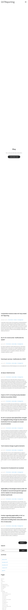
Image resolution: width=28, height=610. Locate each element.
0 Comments (10, 319)
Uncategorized (20, 319)
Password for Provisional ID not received (12, 468)
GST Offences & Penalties (6, 599)
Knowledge (3, 591)
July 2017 (3, 570)
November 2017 (5, 565)
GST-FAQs (2, 588)
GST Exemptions (5, 595)
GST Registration (5, 602)
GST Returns (4, 603)
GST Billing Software (4, 584)
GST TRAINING (3, 587)
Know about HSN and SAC (6, 606)
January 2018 (4, 559)
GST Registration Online (5, 585)
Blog (1, 580)
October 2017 (4, 567)
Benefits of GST (4, 592)
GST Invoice (4, 598)
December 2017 (5, 562)
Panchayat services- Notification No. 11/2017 (13, 359)
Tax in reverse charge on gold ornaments (13, 446)
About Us (2, 578)
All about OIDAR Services (8, 373)
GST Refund (4, 600)
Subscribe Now (14, 157)
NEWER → (22, 542)
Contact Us (3, 581)
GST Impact (4, 596)
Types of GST (4, 607)
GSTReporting (8, 2)
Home (2, 589)
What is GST (4, 609)
